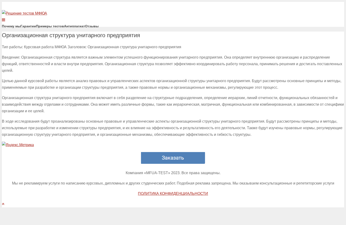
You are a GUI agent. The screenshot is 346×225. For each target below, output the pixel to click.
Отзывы (92, 26)
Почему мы (11, 26)
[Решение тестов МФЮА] (24, 13)
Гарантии (28, 26)
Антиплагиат (74, 26)
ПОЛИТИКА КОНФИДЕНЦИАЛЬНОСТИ (173, 194)
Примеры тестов (50, 26)
